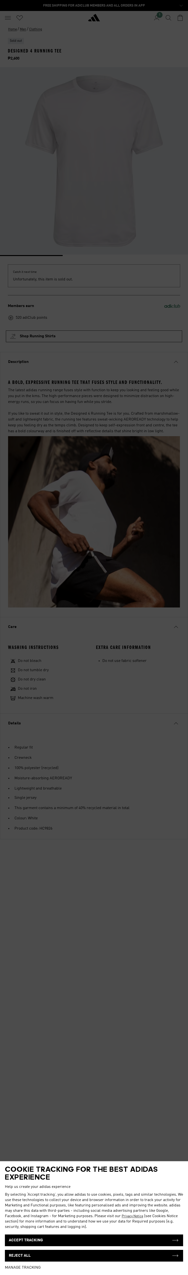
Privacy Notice (132, 1216)
